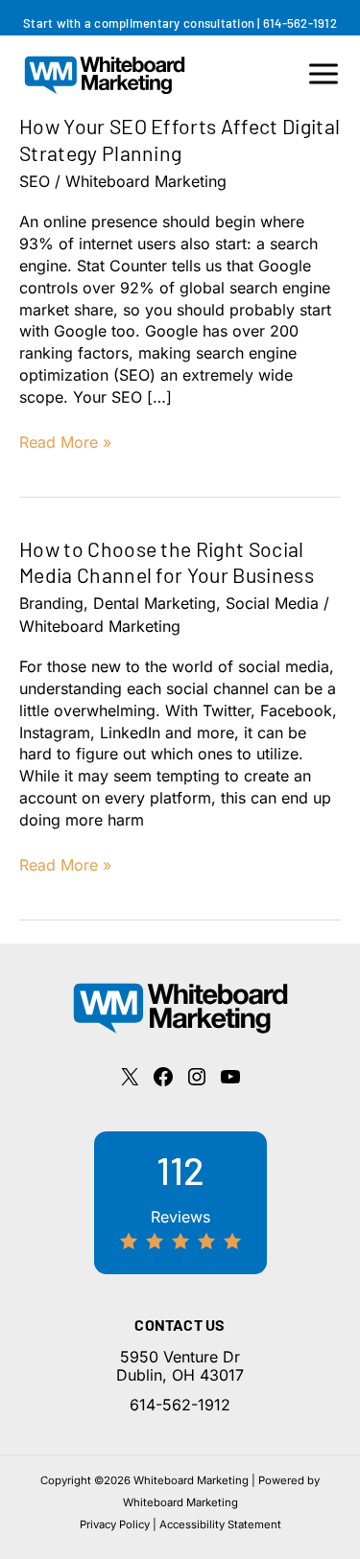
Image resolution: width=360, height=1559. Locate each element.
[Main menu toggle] (323, 74)
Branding (51, 603)
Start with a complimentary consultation (138, 23)
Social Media (272, 603)
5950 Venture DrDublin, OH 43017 (180, 1365)
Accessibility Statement (220, 1524)
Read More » (65, 442)
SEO (34, 181)
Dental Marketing (154, 603)
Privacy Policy (115, 1524)
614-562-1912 (300, 23)
